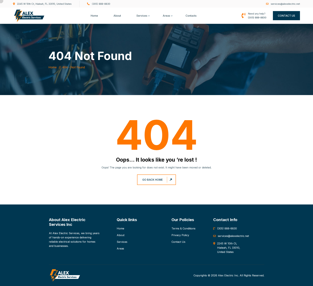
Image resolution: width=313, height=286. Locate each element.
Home (94, 15)
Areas (166, 15)
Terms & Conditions (183, 228)
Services (141, 15)
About (117, 15)
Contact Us (286, 15)
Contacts (191, 15)
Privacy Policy (180, 235)
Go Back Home (152, 179)
